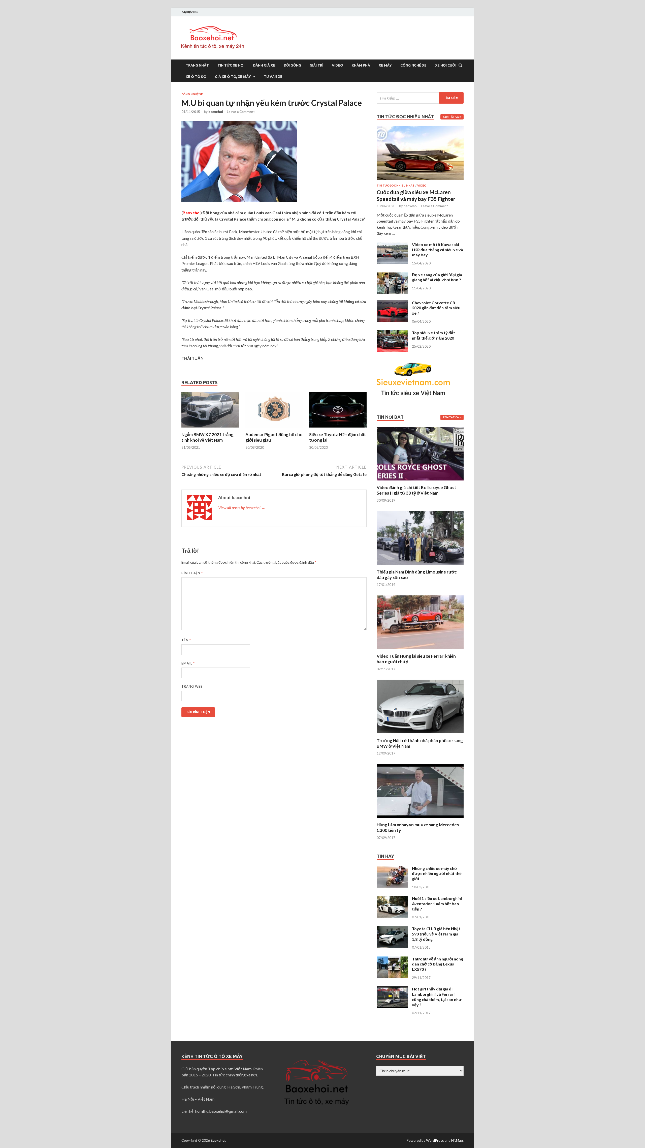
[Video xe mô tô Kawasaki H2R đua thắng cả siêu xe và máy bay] (392, 245)
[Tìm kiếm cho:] (420, 98)
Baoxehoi (218, 1140)
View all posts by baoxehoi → (241, 507)
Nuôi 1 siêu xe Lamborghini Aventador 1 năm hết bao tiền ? (437, 903)
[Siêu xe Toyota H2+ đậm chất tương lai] (338, 428)
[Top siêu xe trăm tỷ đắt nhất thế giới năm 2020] (392, 333)
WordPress (435, 1140)
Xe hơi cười (445, 65)
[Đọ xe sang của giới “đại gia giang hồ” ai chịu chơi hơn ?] (392, 275)
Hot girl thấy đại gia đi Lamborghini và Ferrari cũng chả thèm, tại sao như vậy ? (437, 996)
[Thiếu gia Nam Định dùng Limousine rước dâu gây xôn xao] (420, 566)
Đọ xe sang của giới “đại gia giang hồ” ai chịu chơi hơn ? (437, 277)
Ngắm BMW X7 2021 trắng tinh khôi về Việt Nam (207, 437)
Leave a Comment (241, 112)
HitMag (457, 1140)
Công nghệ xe (413, 65)
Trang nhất (197, 65)
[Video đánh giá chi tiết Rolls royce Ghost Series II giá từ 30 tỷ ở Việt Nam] (420, 481)
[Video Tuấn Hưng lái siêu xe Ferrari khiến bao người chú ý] (420, 650)
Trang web (192, 686)
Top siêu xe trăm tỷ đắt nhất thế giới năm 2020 (433, 335)
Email (188, 663)
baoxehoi (215, 112)
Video (337, 65)
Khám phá (361, 65)
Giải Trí (316, 65)
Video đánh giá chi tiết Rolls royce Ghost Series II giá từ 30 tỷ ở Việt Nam (416, 490)
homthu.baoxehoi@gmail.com (221, 1111)
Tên (186, 640)
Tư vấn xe (273, 77)
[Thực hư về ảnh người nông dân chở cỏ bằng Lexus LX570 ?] (392, 959)
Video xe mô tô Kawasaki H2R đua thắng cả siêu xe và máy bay (437, 249)
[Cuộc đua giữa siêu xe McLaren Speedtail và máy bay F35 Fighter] (420, 129)
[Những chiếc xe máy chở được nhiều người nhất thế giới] (392, 868)
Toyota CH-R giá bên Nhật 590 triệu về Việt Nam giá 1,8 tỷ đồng (436, 934)
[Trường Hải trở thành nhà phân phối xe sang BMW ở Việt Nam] (420, 734)
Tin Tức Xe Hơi (230, 65)
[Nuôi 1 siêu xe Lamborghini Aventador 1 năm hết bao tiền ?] (392, 898)
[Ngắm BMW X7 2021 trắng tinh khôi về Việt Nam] (210, 428)
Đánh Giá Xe (264, 65)
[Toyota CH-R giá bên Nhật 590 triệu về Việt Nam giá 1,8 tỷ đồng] (392, 929)
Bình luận (192, 573)
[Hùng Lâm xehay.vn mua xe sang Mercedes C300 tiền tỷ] (420, 819)
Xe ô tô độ (196, 77)
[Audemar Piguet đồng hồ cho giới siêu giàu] (274, 428)
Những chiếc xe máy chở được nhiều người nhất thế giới (437, 873)
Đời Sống (292, 65)
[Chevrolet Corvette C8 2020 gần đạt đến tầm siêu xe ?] (392, 303)
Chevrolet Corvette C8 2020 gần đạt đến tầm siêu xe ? (436, 308)
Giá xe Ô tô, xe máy (233, 77)
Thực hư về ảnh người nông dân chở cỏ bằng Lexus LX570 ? (437, 964)
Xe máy (385, 65)
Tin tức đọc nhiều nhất (395, 185)
